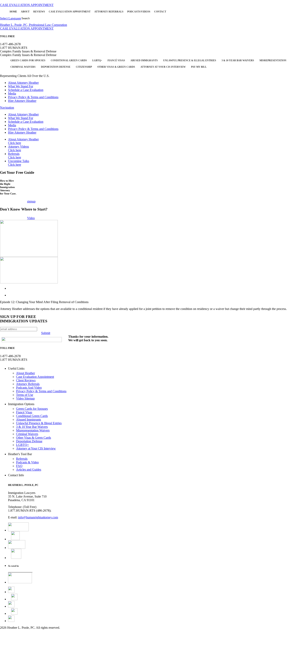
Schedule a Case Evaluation (25, 90)
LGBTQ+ (97, 60)
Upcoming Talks (18, 162)
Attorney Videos (18, 148)
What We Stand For (20, 86)
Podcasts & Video (27, 462)
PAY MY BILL (199, 66)
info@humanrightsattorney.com (38, 517)
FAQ (19, 466)
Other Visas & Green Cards (116, 66)
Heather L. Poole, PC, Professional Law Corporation (33, 25)
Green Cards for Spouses (27, 60)
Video (31, 218)
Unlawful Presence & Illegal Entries (189, 60)
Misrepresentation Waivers (33, 430)
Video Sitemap (25, 398)
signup (31, 201)
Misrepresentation (272, 60)
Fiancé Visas (116, 60)
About (25, 11)
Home (13, 11)
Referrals (14, 155)
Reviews (39, 11)
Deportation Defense (55, 66)
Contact (160, 11)
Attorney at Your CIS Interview (163, 66)
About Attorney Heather (23, 82)
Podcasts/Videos (138, 11)
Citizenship (84, 66)
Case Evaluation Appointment (70, 11)
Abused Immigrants (144, 60)
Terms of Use (24, 395)
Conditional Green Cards (69, 60)
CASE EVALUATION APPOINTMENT (27, 5)
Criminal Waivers (23, 66)
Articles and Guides (28, 469)
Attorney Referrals (108, 11)
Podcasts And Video (29, 387)
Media (12, 93)
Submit (45, 333)
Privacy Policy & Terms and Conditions (33, 97)
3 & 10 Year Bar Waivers (238, 60)
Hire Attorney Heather (22, 100)
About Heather (25, 373)
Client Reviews (26, 380)
